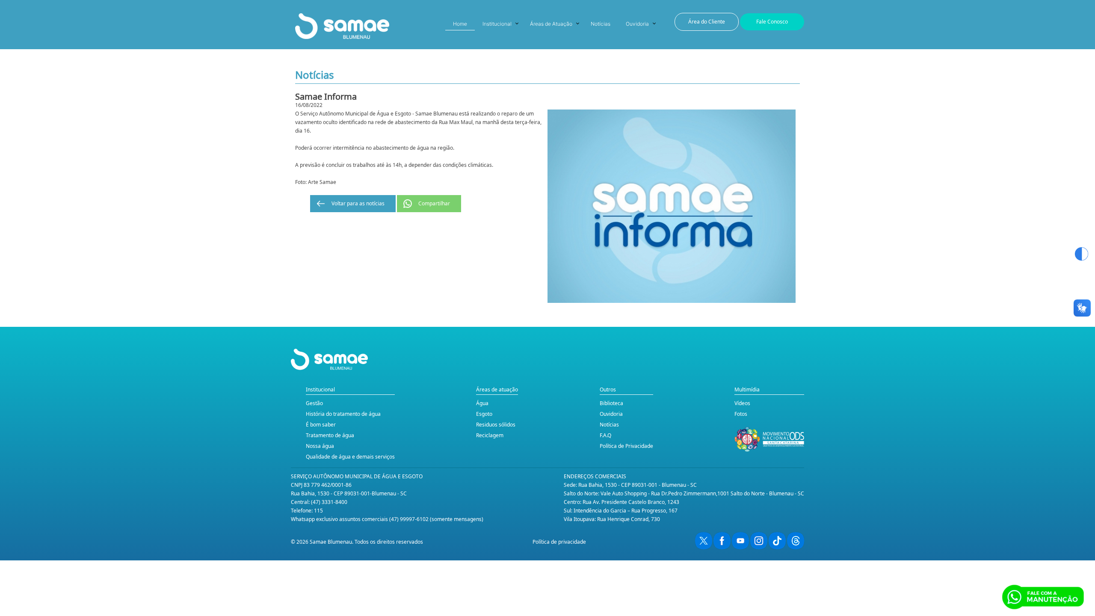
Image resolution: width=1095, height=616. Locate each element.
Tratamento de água (330, 435)
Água (482, 403)
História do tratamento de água (343, 414)
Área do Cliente (706, 21)
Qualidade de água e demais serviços (350, 456)
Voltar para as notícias (358, 203)
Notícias (600, 24)
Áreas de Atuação (551, 24)
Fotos (740, 414)
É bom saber (321, 424)
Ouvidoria (637, 24)
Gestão (314, 403)
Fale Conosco (772, 21)
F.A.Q (605, 435)
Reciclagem (489, 435)
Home (460, 24)
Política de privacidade (559, 541)
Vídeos (742, 403)
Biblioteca (611, 403)
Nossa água (320, 446)
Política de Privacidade (626, 446)
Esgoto (484, 414)
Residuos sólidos (495, 424)
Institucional (497, 24)
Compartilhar (434, 203)
